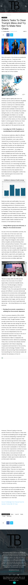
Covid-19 (17, 514)
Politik (21, 514)
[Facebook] (8, 34)
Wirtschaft (9, 516)
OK (14, 582)
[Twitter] (11, 34)
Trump (3, 516)
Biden (12, 514)
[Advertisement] (14, 509)
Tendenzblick (6, 31)
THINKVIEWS (8, 15)
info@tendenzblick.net (14, 571)
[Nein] (26, 580)
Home (3, 15)
